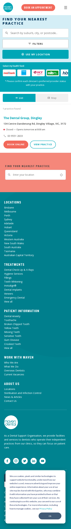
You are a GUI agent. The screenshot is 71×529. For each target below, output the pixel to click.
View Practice (43, 144)
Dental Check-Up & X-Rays (19, 269)
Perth (7, 215)
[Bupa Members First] (23, 72)
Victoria (8, 235)
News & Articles (13, 397)
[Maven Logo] (8, 7)
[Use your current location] (61, 174)
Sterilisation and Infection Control (22, 393)
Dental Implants (13, 289)
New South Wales (14, 243)
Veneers (8, 293)
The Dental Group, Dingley (22, 118)
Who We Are (11, 362)
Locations (12, 202)
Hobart (8, 227)
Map (54, 98)
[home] (11, 422)
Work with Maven (19, 357)
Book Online (15, 144)
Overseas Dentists (14, 370)
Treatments (14, 264)
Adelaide (9, 223)
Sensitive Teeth (12, 336)
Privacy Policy (45, 508)
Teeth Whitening (13, 281)
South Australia (12, 247)
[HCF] (38, 72)
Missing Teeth (12, 332)
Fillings (8, 277)
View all (8, 301)
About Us (12, 384)
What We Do (11, 366)
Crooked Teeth (12, 344)
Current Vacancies (14, 374)
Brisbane (9, 207)
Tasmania (9, 251)
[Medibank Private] (9, 72)
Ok (50, 516)
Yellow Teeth (11, 328)
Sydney (8, 219)
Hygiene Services (13, 273)
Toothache (10, 320)
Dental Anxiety (12, 316)
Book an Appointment (38, 7)
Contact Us (10, 401)
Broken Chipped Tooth (16, 324)
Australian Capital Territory (19, 255)
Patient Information (21, 311)
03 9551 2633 (15, 135)
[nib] (52, 72)
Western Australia (14, 239)
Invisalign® (10, 285)
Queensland (10, 231)
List (21, 98)
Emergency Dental (14, 297)
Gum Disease (11, 339)
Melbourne (10, 211)
